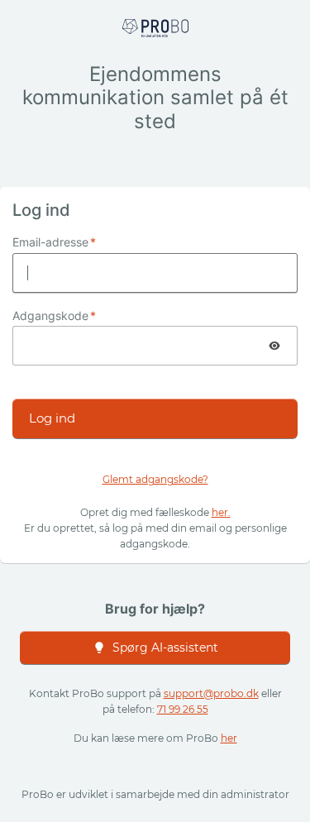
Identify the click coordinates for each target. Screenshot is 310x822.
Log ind (52, 418)
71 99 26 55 (182, 709)
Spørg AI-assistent (165, 647)
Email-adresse (54, 242)
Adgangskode (54, 316)
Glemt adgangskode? (155, 479)
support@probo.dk (211, 693)
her (229, 738)
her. (221, 512)
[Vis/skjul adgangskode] (274, 345)
